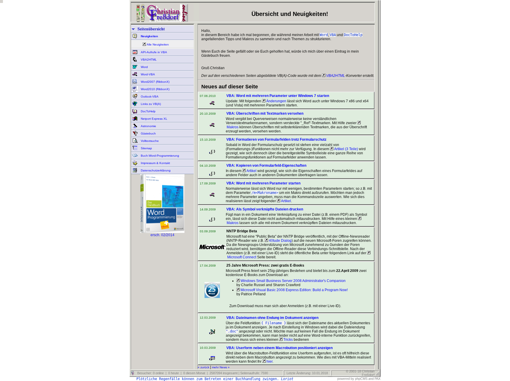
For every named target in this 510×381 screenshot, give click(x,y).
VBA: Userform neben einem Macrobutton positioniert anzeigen (279, 348)
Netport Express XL (153, 118)
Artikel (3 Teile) (345, 149)
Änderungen (275, 101)
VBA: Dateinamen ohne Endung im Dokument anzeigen (272, 318)
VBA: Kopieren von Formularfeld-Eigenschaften (266, 165)
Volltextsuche (149, 140)
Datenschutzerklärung (155, 170)
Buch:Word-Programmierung (159, 155)
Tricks (287, 340)
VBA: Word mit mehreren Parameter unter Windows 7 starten (277, 96)
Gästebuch (148, 133)
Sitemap (146, 148)
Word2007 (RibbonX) (154, 81)
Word (144, 67)
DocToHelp (148, 111)
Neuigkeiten (149, 36)
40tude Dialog (280, 241)
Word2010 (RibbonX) (154, 89)
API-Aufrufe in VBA (153, 52)
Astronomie (148, 126)
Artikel (251, 171)
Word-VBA (147, 74)
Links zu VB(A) (150, 104)
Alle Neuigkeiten (158, 44)
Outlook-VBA (149, 96)
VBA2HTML (148, 59)
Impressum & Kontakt (155, 163)
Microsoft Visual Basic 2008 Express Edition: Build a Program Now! (294, 290)
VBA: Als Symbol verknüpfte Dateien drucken (264, 209)
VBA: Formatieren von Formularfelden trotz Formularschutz (276, 139)
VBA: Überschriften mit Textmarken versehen (264, 113)
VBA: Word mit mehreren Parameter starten (263, 183)
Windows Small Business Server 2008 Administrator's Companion (293, 281)
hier (269, 361)
